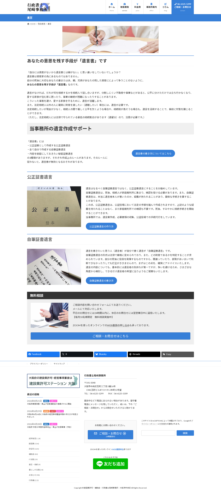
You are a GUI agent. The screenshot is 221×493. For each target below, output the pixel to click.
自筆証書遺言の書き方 (101, 280)
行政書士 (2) (34, 480)
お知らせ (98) (34, 475)
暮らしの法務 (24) (36, 470)
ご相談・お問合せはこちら (110, 336)
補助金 (46, 401)
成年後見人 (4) (34, 438)
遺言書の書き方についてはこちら (153, 153)
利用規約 (163, 424)
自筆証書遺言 (39, 239)
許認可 (53, 411)
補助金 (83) (33, 454)
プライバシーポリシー (39, 364)
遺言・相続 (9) (34, 464)
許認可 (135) (34, 449)
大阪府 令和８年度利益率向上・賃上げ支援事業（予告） (49, 427)
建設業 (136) (34, 443)
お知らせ (54, 401)
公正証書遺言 (39, 176)
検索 (185, 433)
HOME (73, 364)
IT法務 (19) (33, 459)
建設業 (46, 411)
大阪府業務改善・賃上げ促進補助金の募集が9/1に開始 (49, 404)
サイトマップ (59, 364)
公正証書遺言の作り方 (101, 226)
